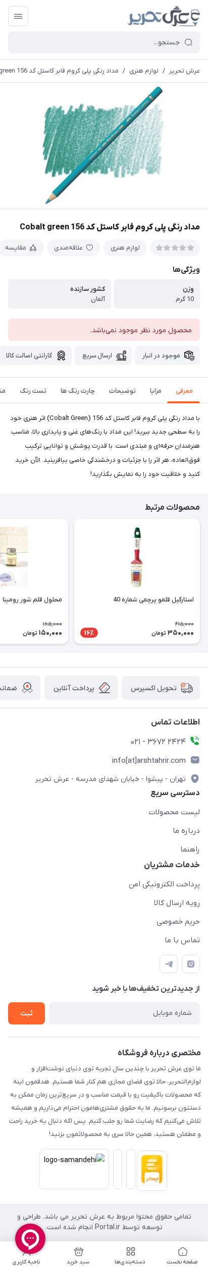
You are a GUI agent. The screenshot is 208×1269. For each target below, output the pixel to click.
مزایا (156, 391)
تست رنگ (33, 391)
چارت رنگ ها (78, 391)
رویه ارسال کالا (177, 903)
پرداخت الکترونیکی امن (164, 884)
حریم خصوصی (178, 922)
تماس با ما (182, 940)
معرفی (184, 391)
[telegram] (169, 964)
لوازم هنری (144, 71)
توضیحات (122, 391)
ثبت (26, 1013)
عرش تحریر (184, 71)
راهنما (190, 849)
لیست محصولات (174, 812)
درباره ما (186, 831)
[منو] (18, 16)
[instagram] (191, 964)
